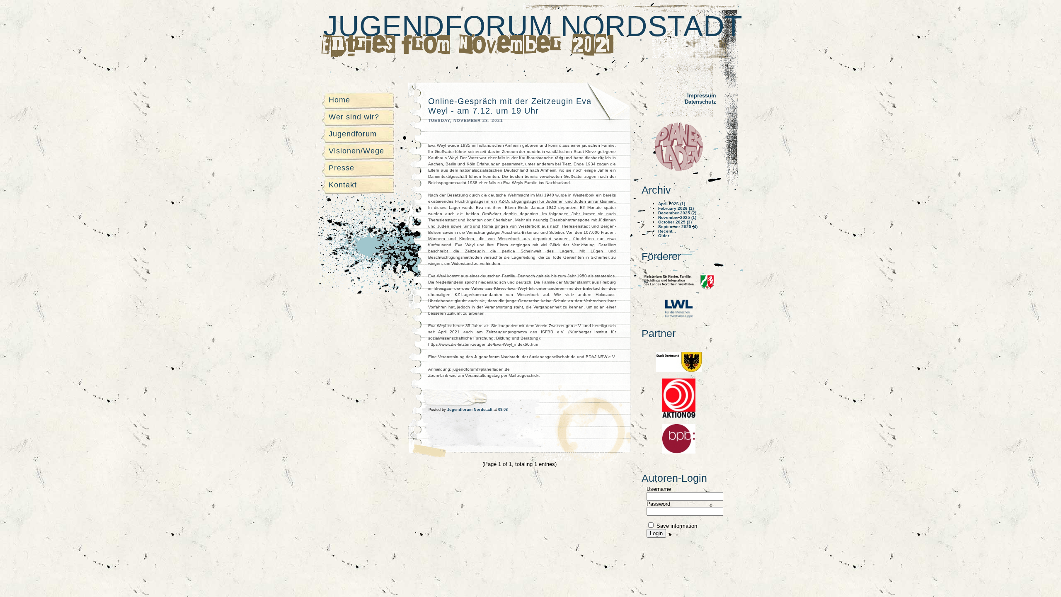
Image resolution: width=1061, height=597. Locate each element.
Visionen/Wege (356, 151)
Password (658, 504)
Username (659, 489)
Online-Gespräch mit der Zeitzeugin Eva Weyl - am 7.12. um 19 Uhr (509, 106)
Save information (676, 526)
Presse (341, 168)
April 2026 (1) (671, 203)
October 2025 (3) (675, 222)
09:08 (503, 410)
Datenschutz (700, 102)
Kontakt (343, 185)
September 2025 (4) (678, 226)
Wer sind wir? (354, 117)
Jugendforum (353, 134)
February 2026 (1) (676, 208)
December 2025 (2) (677, 213)
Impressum (701, 95)
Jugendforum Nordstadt (533, 26)
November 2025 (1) (677, 217)
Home (339, 100)
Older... (665, 235)
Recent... (667, 231)
